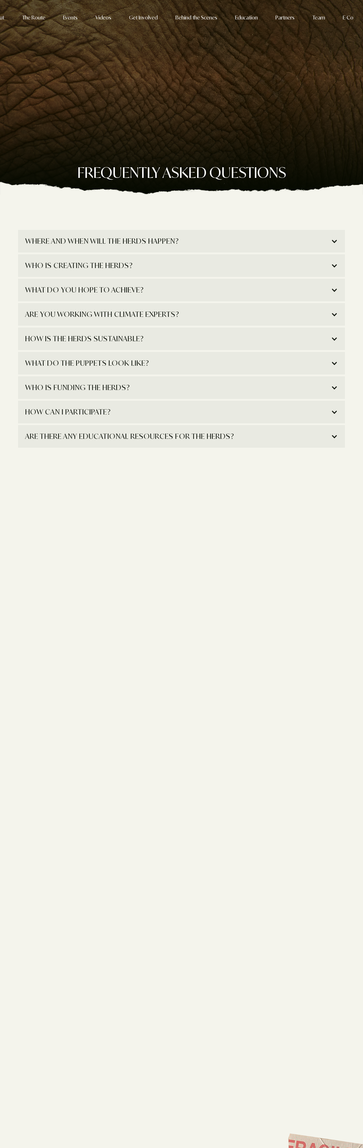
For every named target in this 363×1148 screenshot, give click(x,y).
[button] (181, 241)
